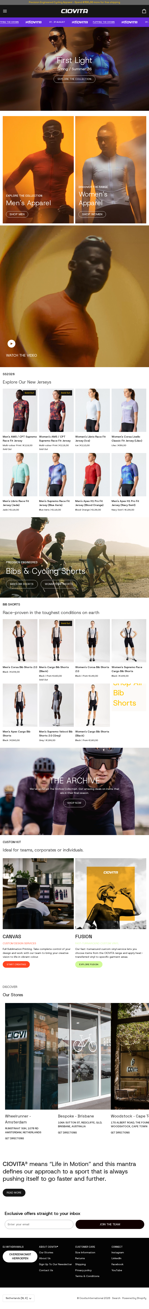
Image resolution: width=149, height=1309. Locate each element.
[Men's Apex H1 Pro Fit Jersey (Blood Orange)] (92, 474)
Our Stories (46, 1252)
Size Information (85, 1252)
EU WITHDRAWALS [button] (13, 1246)
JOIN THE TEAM (110, 1224)
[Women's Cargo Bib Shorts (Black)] (92, 705)
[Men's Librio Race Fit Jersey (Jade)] (20, 474)
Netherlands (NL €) (17, 1298)
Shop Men (17, 214)
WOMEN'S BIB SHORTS (59, 584)
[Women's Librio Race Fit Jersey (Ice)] (92, 410)
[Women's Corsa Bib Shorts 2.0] (92, 641)
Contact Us (46, 1270)
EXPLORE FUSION (88, 964)
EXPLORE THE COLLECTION (74, 79)
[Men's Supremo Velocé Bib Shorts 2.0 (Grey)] (56, 705)
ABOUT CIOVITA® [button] (48, 1246)
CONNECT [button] (117, 1246)
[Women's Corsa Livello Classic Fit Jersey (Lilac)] (129, 410)
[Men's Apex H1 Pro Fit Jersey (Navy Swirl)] (129, 474)
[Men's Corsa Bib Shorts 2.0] (20, 640)
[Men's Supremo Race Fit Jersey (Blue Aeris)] (56, 474)
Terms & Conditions (87, 1276)
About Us (45, 1258)
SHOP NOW (74, 803)
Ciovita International (91, 1298)
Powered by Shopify (134, 1298)
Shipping (80, 1264)
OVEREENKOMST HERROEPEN (20, 1256)
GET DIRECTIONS (14, 1138)
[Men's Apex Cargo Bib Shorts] (20, 705)
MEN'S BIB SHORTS (21, 584)
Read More (14, 1192)
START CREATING (16, 964)
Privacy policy (83, 1270)
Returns (80, 1258)
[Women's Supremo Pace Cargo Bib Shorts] (129, 641)
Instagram (118, 1252)
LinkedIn (116, 1258)
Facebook (118, 1264)
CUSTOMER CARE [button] (85, 1246)
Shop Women (92, 214)
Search (116, 1298)
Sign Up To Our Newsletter (55, 1264)
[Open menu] (8, 11)
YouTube (117, 1270)
